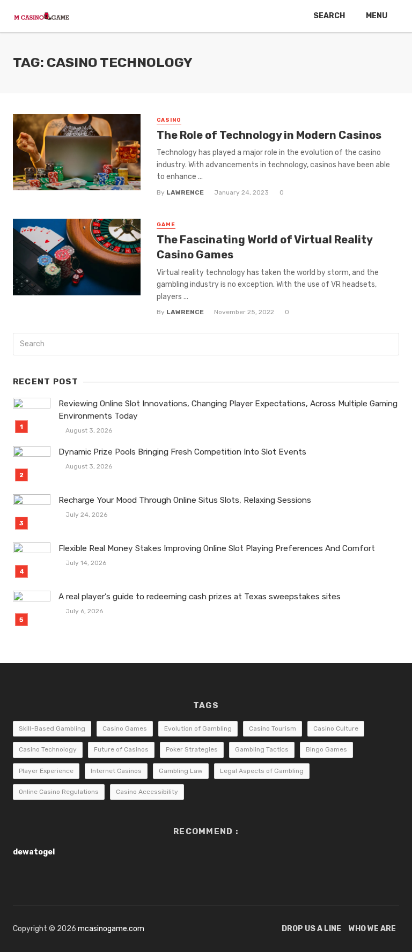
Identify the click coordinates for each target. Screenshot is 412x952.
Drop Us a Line (311, 928)
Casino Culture (335, 728)
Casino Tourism (272, 728)
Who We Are (372, 928)
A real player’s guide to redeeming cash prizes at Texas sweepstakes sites (199, 596)
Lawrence (185, 192)
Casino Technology (48, 749)
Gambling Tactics (262, 749)
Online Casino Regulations (59, 791)
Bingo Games (326, 749)
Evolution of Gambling (198, 728)
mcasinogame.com (111, 928)
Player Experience (46, 771)
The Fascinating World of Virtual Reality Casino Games (264, 247)
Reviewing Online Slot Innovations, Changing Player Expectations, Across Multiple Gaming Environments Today (228, 410)
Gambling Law (181, 771)
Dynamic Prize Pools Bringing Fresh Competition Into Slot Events (182, 452)
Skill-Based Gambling (52, 728)
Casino (169, 120)
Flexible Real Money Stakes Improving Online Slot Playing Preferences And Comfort (216, 548)
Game (166, 224)
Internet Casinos (116, 771)
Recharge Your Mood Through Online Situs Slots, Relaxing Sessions (184, 500)
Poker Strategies (192, 749)
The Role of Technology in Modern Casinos (269, 135)
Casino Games (124, 728)
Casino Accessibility (147, 791)
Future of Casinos (121, 749)
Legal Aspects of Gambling (262, 771)
